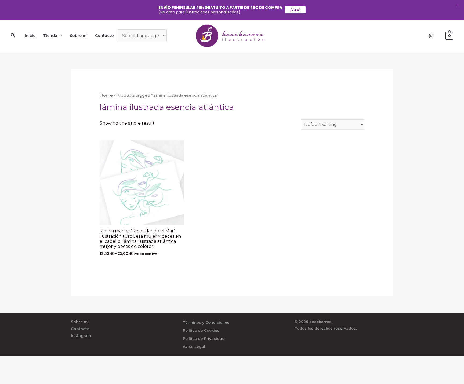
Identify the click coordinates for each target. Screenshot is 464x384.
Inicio (30, 35)
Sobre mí (79, 35)
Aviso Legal (194, 346)
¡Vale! (295, 9)
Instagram (81, 335)
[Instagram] (431, 35)
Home (106, 95)
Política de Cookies (201, 330)
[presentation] (59, 36)
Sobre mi (80, 321)
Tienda (50, 35)
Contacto (104, 35)
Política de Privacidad (204, 338)
